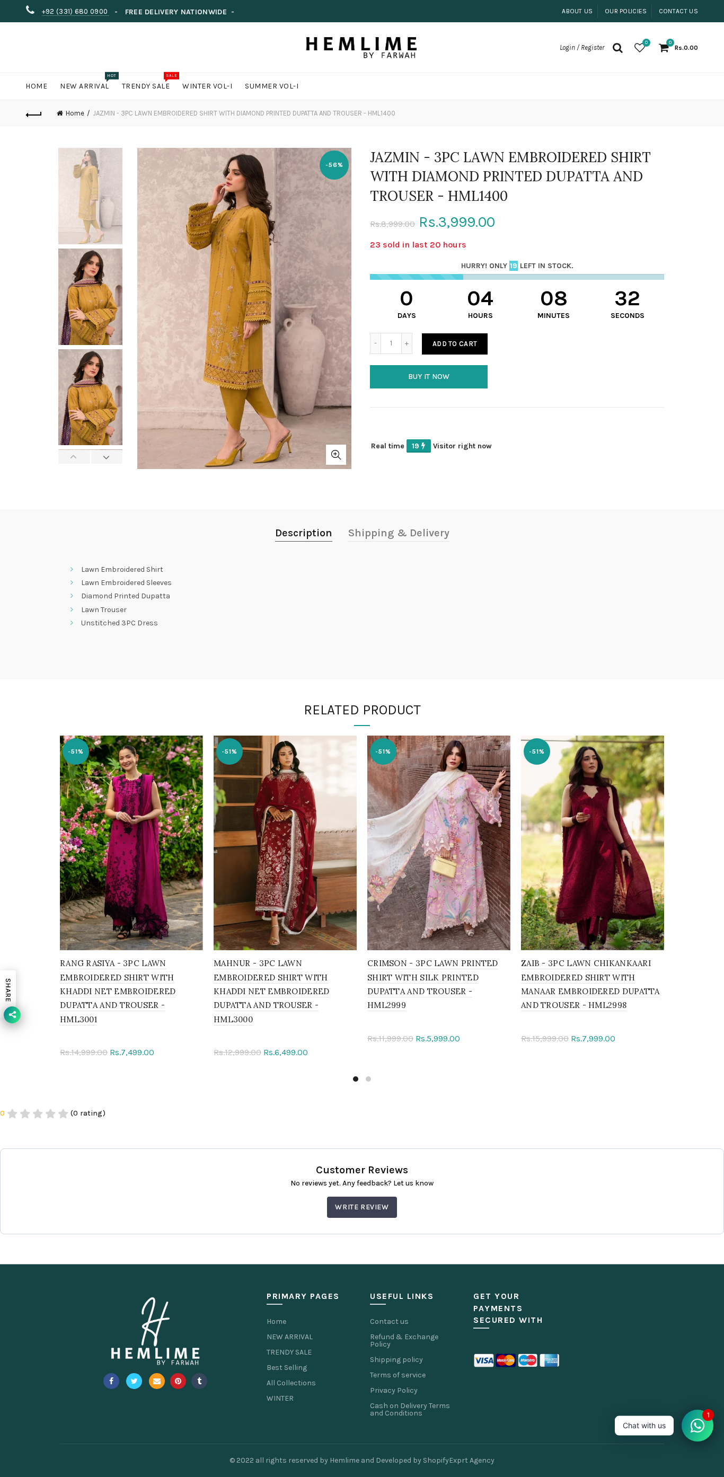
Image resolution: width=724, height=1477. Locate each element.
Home (36, 86)
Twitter (134, 1381)
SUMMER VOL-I (271, 86)
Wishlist (646, 43)
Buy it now (429, 376)
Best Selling (287, 1367)
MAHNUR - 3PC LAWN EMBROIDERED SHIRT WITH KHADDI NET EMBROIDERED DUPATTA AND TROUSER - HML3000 (272, 991)
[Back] (34, 113)
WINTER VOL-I (207, 86)
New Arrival (88, 82)
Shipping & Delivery (398, 533)
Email (157, 1381)
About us (577, 11)
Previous (74, 457)
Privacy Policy (394, 1390)
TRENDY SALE (289, 1352)
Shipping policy (396, 1359)
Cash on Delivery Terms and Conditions (410, 1409)
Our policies (626, 11)
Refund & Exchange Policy (404, 1340)
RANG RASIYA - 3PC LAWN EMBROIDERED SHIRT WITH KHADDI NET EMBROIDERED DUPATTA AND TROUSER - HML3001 (118, 991)
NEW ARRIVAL (290, 1336)
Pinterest (178, 1381)
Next (107, 457)
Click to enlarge (336, 455)
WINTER (280, 1398)
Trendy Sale (149, 82)
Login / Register (582, 47)
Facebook (111, 1381)
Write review (362, 1206)
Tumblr (199, 1381)
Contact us (678, 11)
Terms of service (398, 1374)
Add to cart (454, 344)
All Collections (291, 1382)
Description (303, 533)
